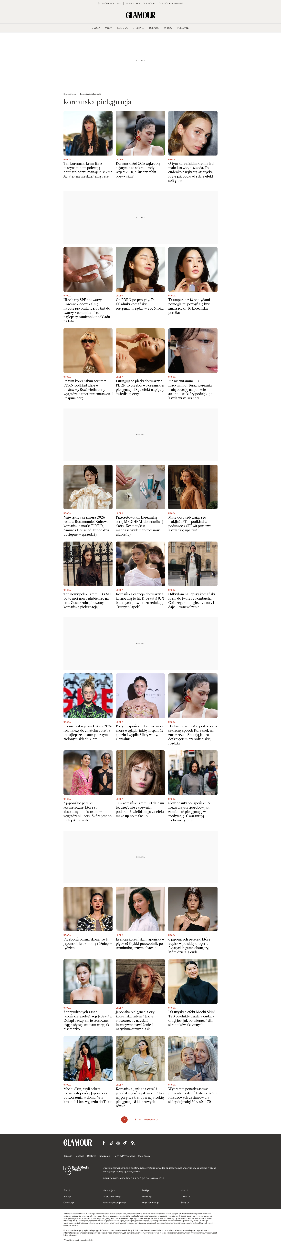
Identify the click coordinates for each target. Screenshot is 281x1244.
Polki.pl (145, 1190)
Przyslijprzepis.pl (150, 1202)
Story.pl (185, 1202)
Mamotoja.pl (109, 1190)
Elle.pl (66, 1190)
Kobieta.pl (147, 1196)
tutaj (91, 1240)
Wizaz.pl (185, 1196)
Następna (149, 1119)
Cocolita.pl (68, 1202)
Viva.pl (184, 1190)
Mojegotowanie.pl (112, 1196)
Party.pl (67, 1196)
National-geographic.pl (114, 1202)
